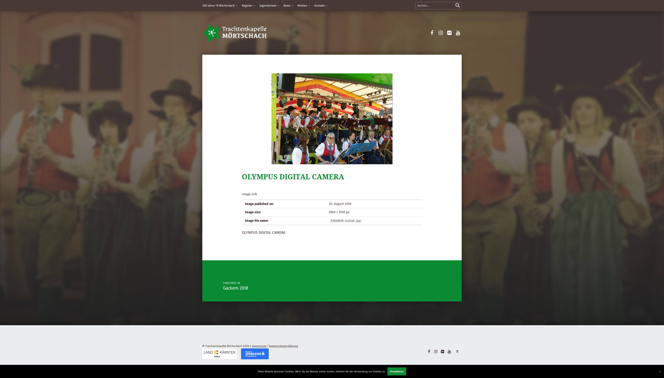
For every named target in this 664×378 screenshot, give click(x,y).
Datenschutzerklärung (283, 346)
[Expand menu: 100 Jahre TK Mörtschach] (236, 5)
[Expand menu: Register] (254, 5)
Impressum (259, 346)
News (286, 5)
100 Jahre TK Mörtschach (218, 5)
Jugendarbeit (268, 5)
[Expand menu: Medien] (309, 5)
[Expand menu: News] (292, 5)
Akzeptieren (397, 371)
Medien (302, 5)
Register (247, 5)
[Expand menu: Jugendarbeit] (278, 5)
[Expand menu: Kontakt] (326, 5)
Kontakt (319, 5)
